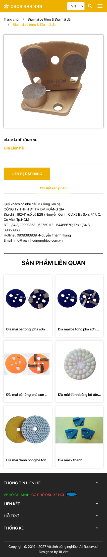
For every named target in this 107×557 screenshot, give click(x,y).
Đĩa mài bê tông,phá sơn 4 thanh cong (26, 395)
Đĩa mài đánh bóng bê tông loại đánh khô (27, 460)
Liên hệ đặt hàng (27, 174)
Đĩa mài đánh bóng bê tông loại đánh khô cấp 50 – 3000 (79, 395)
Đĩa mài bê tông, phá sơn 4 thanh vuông (27, 329)
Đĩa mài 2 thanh (70, 460)
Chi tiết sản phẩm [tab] (53, 188)
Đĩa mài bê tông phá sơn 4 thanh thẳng (78, 329)
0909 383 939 (26, 6)
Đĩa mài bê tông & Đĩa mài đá (49, 19)
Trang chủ (11, 19)
